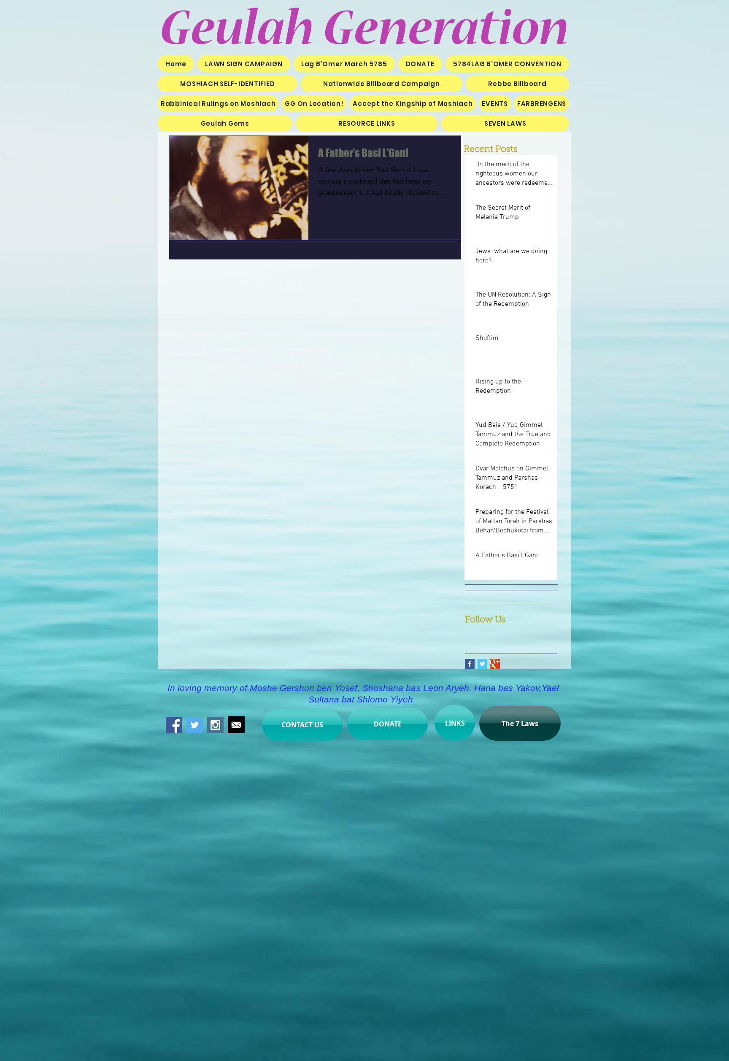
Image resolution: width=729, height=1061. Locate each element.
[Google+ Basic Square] (495, 664)
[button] (412, 103)
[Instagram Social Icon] (215, 725)
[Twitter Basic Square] (482, 664)
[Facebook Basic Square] (470, 664)
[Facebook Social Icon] (174, 725)
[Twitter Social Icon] (194, 725)
